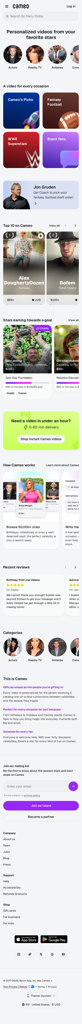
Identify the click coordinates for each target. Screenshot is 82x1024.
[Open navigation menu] (6, 6)
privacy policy (32, 795)
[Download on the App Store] (26, 939)
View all (54, 225)
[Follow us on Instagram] (18, 954)
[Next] (75, 225)
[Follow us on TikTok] (30, 954)
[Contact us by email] (63, 954)
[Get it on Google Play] (54, 939)
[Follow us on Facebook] (52, 954)
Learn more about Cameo (62, 465)
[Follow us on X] (41, 954)
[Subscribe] (73, 786)
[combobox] (44, 16)
